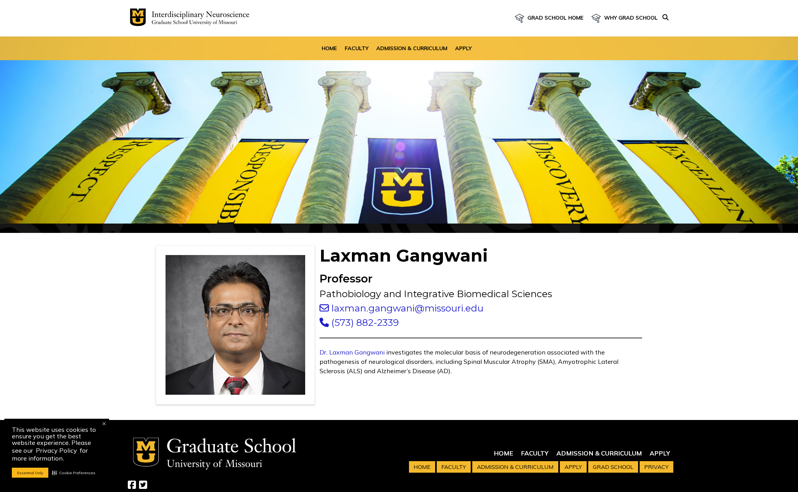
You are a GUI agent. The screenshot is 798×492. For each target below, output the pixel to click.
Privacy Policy (56, 450)
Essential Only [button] (30, 472)
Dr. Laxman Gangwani (352, 352)
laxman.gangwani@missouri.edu (406, 308)
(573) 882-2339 (364, 322)
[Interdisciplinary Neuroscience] (187, 18)
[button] (74, 473)
